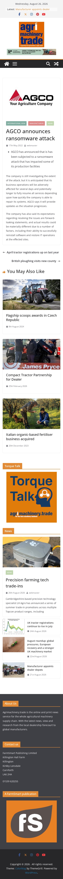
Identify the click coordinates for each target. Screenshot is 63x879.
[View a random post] (56, 64)
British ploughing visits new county (34, 261)
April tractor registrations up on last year (33, 252)
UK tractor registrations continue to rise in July (40, 624)
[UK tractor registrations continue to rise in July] (14, 627)
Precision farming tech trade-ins (27, 583)
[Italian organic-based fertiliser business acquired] (31, 401)
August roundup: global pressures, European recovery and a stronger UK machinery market (40, 646)
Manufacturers (37, 123)
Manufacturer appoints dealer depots (40, 668)
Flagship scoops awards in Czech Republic (31, 317)
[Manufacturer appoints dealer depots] (14, 670)
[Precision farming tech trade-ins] (31, 552)
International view (16, 123)
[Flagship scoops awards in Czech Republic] (31, 282)
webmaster (32, 145)
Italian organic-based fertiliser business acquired (29, 436)
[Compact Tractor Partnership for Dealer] (31, 341)
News (50, 123)
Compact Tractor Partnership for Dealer (29, 377)
